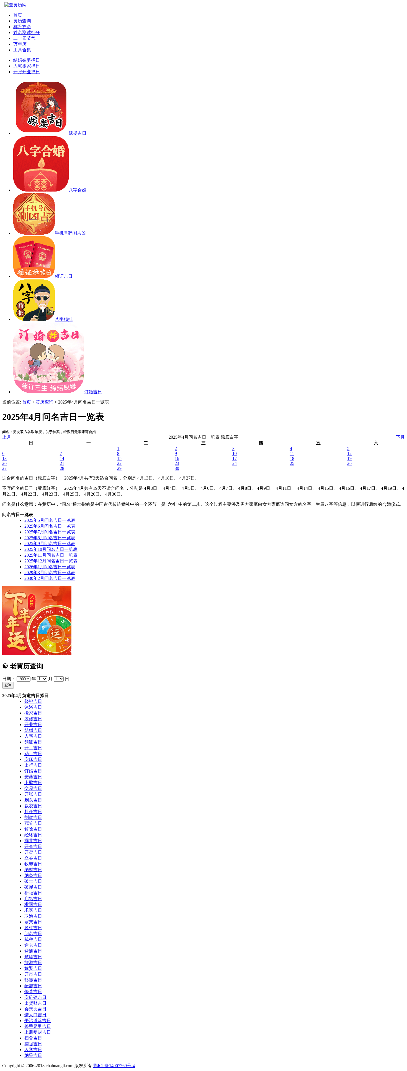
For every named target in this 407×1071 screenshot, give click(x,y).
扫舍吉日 (33, 1038)
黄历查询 (22, 21)
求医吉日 (33, 910)
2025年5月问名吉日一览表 (49, 520)
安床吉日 (33, 759)
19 (349, 458)
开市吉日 (33, 974)
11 (292, 453)
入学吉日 (33, 1049)
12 (349, 453)
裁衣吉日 (33, 805)
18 (292, 458)
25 (292, 463)
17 (234, 458)
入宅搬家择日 (26, 66)
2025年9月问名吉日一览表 (49, 543)
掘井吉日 (33, 840)
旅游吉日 (33, 962)
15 (119, 458)
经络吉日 (33, 834)
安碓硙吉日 (35, 997)
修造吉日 (33, 991)
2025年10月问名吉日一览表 (51, 549)
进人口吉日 (35, 1014)
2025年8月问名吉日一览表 (49, 537)
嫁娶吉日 (33, 968)
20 (4, 463)
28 (62, 468)
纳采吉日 (33, 1055)
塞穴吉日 (33, 922)
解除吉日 (33, 829)
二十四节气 (24, 38)
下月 (400, 437)
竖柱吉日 (33, 927)
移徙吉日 (33, 980)
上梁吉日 (33, 782)
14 (62, 458)
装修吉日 (33, 718)
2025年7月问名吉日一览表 (49, 532)
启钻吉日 (33, 898)
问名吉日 (33, 933)
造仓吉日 (33, 945)
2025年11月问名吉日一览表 (51, 555)
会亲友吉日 (35, 1009)
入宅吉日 (33, 736)
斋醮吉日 (33, 951)
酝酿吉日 (33, 985)
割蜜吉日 (33, 817)
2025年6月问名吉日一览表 (49, 526)
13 (4, 458)
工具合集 (22, 50)
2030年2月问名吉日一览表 (49, 578)
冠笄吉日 (33, 823)
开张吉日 (33, 794)
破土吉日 (33, 881)
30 (177, 468)
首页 (17, 15)
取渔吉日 (33, 916)
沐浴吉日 (33, 707)
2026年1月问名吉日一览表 (49, 566)
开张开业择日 (26, 71)
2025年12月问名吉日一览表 (51, 561)
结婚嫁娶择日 (26, 60)
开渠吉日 (33, 852)
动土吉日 (33, 753)
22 (119, 463)
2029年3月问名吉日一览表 (49, 572)
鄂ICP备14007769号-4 (114, 1065)
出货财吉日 (35, 1003)
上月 (6, 437)
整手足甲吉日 (37, 1026)
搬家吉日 (33, 713)
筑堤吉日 (33, 956)
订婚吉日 (33, 771)
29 (119, 468)
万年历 (20, 44)
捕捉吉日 (33, 1043)
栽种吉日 (33, 939)
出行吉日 (33, 765)
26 (349, 463)
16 (177, 458)
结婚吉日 (33, 730)
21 (62, 463)
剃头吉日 (33, 800)
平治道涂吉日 (37, 1020)
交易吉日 (33, 788)
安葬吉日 (33, 776)
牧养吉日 (33, 863)
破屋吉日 (33, 887)
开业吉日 (33, 724)
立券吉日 (33, 858)
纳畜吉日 (33, 875)
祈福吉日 (33, 893)
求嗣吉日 (33, 904)
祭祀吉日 (33, 701)
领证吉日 (33, 742)
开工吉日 (33, 747)
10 (234, 453)
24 (234, 463)
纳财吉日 (33, 869)
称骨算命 (22, 26)
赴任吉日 (33, 811)
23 (177, 463)
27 (4, 468)
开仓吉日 (33, 846)
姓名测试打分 (26, 32)
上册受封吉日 (37, 1032)
